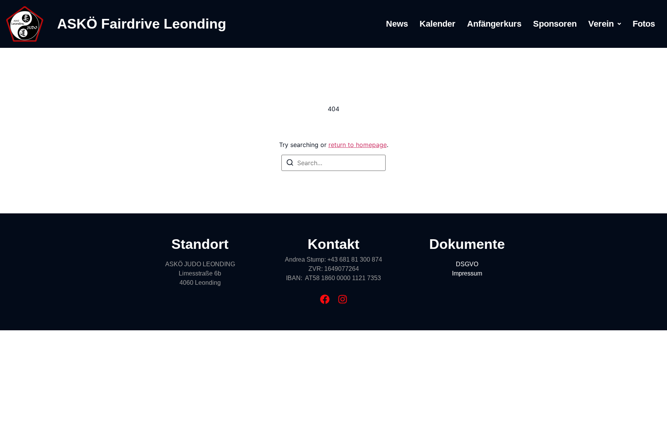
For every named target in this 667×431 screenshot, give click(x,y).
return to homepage (357, 145)
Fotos (644, 24)
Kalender (437, 24)
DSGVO (467, 264)
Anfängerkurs (494, 24)
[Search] (290, 163)
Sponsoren (555, 24)
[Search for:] (333, 163)
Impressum (467, 273)
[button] (604, 24)
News (397, 24)
